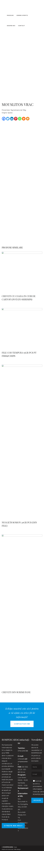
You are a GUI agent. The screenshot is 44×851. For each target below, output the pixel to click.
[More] (27, 118)
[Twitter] (8, 118)
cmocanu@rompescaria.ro (23, 761)
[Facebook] (4, 118)
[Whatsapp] (19, 118)
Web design (17, 849)
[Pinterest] (15, 118)
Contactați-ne (22, 724)
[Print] (23, 118)
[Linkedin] (12, 118)
